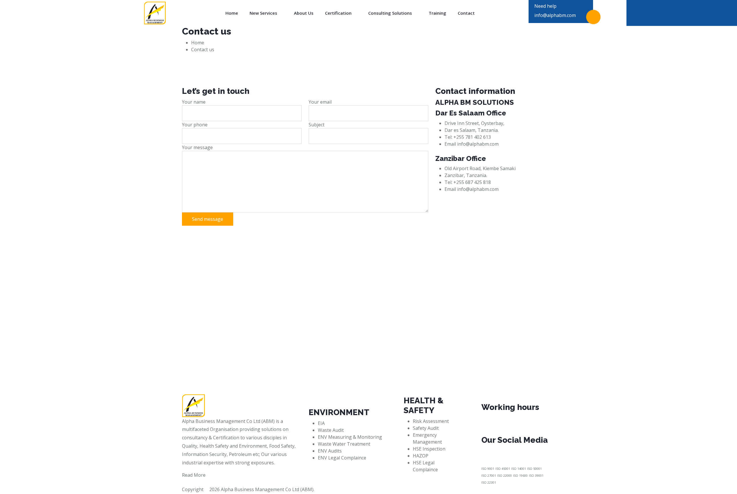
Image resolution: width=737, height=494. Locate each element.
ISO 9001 (487, 469)
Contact (466, 13)
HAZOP (420, 456)
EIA (321, 423)
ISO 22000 (504, 476)
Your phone (195, 124)
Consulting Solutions (390, 13)
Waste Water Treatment (344, 444)
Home (231, 13)
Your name (194, 102)
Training (437, 13)
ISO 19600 (520, 476)
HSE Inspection (429, 449)
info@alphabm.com (555, 15)
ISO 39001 (536, 476)
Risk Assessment (431, 421)
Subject (316, 124)
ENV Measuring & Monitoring (350, 437)
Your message (197, 147)
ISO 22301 (488, 482)
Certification (339, 13)
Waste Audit (331, 430)
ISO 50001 (534, 469)
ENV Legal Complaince (342, 458)
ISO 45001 (502, 469)
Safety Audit (426, 428)
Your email (320, 102)
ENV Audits (330, 451)
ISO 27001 (488, 476)
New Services (264, 13)
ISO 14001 (518, 469)
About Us (304, 13)
